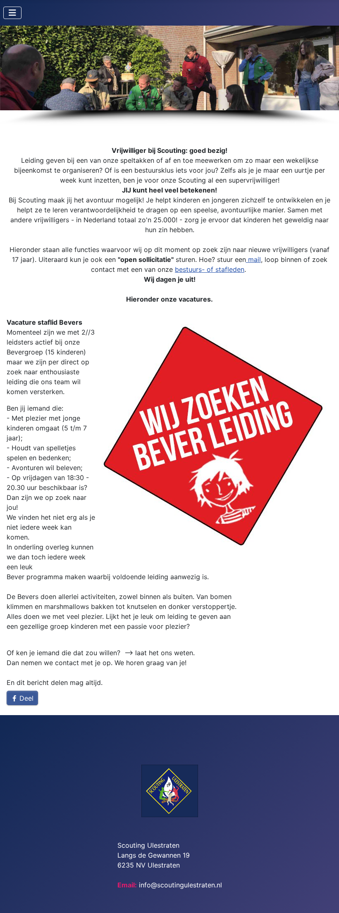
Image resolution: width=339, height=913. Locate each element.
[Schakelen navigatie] (12, 13)
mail (253, 259)
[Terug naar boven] (324, 897)
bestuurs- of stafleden (209, 269)
